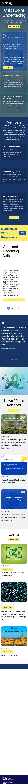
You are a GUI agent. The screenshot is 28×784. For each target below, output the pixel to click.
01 (8, 308)
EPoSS (5, 204)
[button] (11, 359)
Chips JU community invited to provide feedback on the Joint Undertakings (13, 517)
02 (12, 308)
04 (18, 308)
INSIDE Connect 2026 (9, 655)
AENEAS (21, 201)
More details (8, 67)
